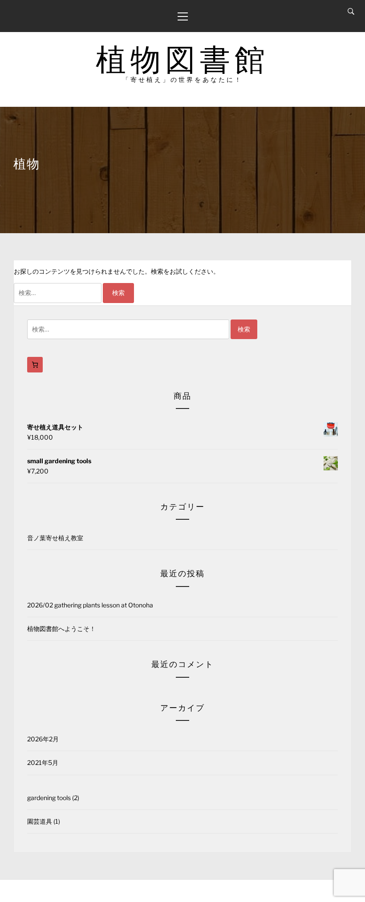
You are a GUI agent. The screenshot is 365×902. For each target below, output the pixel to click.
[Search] (351, 11)
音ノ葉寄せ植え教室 (55, 538)
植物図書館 (182, 59)
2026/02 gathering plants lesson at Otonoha (90, 605)
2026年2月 (43, 739)
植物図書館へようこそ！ (61, 628)
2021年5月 (42, 762)
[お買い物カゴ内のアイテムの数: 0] (35, 364)
